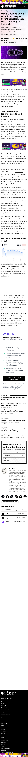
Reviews (3, 742)
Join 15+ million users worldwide (14, 378)
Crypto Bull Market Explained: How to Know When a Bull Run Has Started (13, 404)
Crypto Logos (4, 740)
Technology (4, 723)
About (2, 701)
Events (3, 744)
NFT (2, 727)
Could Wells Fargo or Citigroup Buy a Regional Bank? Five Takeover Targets (12, 410)
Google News (4, 712)
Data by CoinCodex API (7, 752)
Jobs (2, 746)
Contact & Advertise (6, 703)
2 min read (4, 40)
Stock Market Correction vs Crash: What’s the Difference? (13, 398)
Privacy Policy (6, 460)
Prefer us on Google (21, 38)
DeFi (2, 725)
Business (3, 721)
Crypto (8, 11)
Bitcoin (3, 729)
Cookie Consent (5, 714)
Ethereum (3, 731)
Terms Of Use (4, 708)
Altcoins (3, 733)
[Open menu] (27, 6)
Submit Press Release (6, 710)
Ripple (6, 418)
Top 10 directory (5, 748)
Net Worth (3, 750)
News (3, 11)
